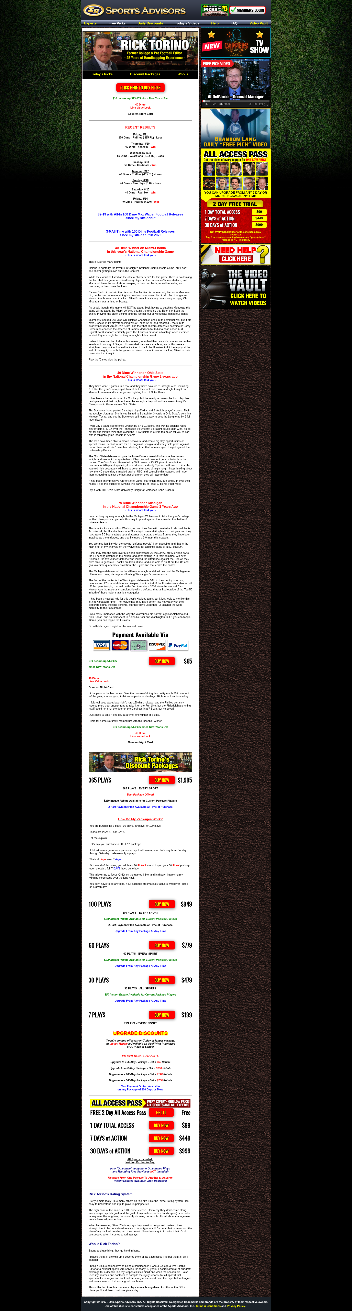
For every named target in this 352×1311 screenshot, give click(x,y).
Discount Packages (145, 74)
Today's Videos (187, 23)
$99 (259, 211)
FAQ (234, 23)
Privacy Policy (236, 1306)
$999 (259, 224)
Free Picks (117, 23)
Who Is (183, 74)
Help (215, 23)
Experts (90, 23)
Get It (161, 1112)
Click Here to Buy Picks (140, 88)
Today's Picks (102, 74)
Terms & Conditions (208, 1306)
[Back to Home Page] (141, 10)
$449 (259, 218)
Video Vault (259, 23)
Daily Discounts (150, 23)
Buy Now (162, 661)
